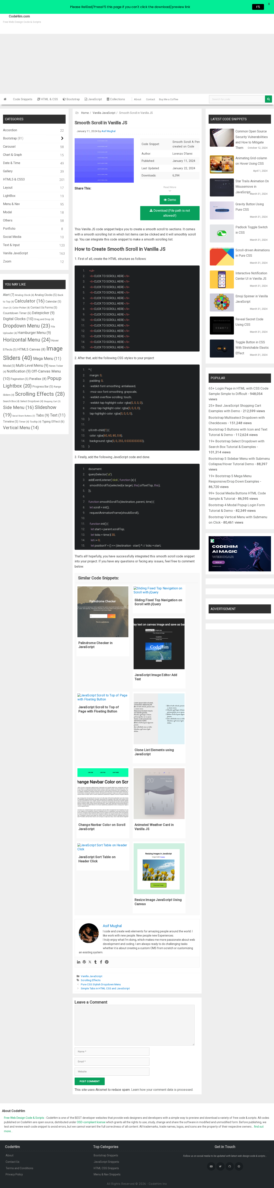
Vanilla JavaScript (104, 112)
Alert (8, 295)
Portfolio (9, 228)
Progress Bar (42, 386)
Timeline (10, 421)
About (137, 99)
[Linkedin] (78, 962)
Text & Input (11, 245)
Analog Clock (24, 294)
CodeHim (155, 1183)
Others (7, 220)
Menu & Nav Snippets (107, 1174)
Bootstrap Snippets (106, 1155)
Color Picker (21, 307)
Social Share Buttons (23, 416)
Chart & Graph (12, 155)
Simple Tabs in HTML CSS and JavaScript (105, 988)
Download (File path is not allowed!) (171, 213)
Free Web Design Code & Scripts (24, 1117)
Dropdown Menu (26, 326)
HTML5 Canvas (31, 349)
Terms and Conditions (19, 1168)
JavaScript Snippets (106, 1161)
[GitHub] (229, 1166)
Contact (150, 99)
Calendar (53, 301)
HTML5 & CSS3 (14, 179)
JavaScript (94, 99)
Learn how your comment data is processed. (162, 1090)
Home (85, 112)
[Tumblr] (95, 962)
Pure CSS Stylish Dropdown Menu (101, 984)
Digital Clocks (18, 319)
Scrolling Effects (90, 980)
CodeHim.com (15, 16)
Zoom (7, 261)
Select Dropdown (31, 401)
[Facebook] (101, 962)
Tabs (42, 415)
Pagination (19, 379)
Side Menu (18, 407)
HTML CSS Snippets (106, 1168)
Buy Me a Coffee (168, 99)
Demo (171, 200)
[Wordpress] (84, 962)
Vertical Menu (21, 427)
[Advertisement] (137, 64)
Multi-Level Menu (32, 365)
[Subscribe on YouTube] (211, 1166)
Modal (7, 212)
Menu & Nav (11, 204)
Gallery (8, 171)
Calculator (30, 301)
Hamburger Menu (34, 333)
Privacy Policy (14, 1174)
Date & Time (11, 163)
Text (57, 415)
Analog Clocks (46, 294)
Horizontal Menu (27, 340)
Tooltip (35, 421)
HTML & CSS (49, 99)
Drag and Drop (44, 319)
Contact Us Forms (43, 307)
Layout (7, 187)
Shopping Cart (52, 401)
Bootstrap (73, 99)
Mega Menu (47, 358)
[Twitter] (90, 962)
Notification (19, 371)
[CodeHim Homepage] (5, 99)
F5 (258, 7)
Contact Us (12, 1161)
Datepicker (43, 313)
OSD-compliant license (91, 1122)
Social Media (12, 237)
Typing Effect (53, 421)
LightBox (9, 196)
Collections (117, 99)
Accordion (10, 130)
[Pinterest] (107, 962)
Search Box (11, 401)
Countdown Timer (17, 313)
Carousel (9, 146)
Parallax (38, 379)
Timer (24, 421)
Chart (7, 308)
